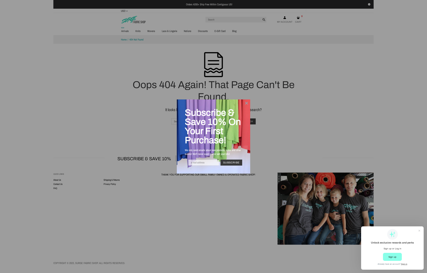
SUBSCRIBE (231, 162)
